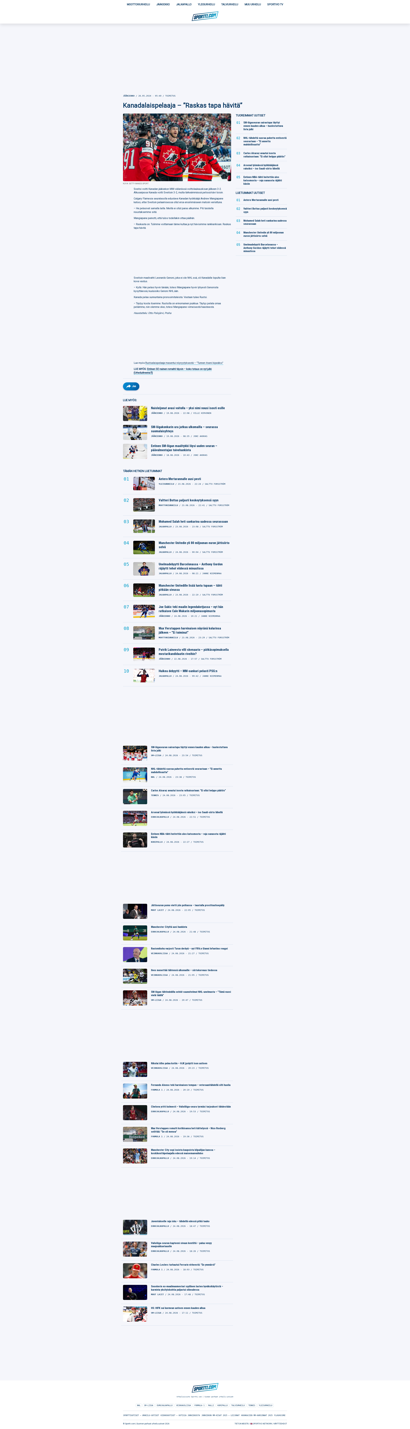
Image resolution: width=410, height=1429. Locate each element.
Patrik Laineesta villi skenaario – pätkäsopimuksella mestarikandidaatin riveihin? (194, 652)
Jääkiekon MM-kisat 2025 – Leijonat (220, 1415)
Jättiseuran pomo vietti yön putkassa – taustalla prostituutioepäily (187, 905)
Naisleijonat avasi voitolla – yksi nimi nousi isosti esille (188, 408)
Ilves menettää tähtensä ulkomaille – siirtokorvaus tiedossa (184, 970)
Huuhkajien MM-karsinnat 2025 (257, 1415)
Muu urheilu (253, 4)
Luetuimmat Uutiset (250, 192)
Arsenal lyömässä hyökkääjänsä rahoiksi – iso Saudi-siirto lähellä (187, 812)
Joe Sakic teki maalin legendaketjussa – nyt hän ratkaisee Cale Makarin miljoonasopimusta (191, 609)
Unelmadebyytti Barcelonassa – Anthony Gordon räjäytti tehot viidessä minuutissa (191, 566)
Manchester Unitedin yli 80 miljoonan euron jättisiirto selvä (194, 545)
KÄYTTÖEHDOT (280, 1424)
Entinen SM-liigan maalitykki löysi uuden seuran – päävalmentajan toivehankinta (184, 448)
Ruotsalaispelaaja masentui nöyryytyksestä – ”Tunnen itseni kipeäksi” (184, 362)
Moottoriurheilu (138, 4)
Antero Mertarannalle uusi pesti (180, 479)
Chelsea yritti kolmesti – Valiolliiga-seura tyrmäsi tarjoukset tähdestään (191, 1106)
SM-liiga (148, 1405)
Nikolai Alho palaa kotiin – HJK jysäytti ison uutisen (179, 1063)
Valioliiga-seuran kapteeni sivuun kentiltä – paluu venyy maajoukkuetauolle (181, 1245)
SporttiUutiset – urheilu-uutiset (141, 1415)
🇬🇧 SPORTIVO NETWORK (261, 1424)
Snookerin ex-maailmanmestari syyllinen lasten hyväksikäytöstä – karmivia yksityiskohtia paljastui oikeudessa (187, 1288)
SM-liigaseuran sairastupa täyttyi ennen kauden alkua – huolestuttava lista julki (189, 749)
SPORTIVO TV (275, 4)
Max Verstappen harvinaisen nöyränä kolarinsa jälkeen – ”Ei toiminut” (190, 630)
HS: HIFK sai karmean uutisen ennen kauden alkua (178, 1308)
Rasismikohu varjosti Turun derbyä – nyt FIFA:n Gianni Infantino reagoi (189, 948)
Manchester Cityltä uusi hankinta (169, 926)
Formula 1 (199, 1405)
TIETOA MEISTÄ (241, 1424)
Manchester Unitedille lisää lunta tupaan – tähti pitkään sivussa (190, 588)
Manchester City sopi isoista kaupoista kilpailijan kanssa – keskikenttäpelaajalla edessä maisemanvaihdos (183, 1151)
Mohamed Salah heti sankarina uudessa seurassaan (193, 521)
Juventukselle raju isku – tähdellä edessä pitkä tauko (180, 1221)
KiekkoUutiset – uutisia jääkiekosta (180, 1415)
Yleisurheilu (206, 4)
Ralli (211, 1405)
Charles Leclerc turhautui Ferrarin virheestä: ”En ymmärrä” (183, 1264)
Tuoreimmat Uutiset (250, 115)
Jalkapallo (184, 4)
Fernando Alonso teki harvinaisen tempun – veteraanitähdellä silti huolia (190, 1085)
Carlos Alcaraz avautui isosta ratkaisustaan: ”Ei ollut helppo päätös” (188, 790)
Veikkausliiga (183, 1405)
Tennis (251, 1405)
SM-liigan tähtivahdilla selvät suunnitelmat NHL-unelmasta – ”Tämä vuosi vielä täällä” (191, 993)
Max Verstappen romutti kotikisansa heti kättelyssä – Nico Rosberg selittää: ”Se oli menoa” (188, 1130)
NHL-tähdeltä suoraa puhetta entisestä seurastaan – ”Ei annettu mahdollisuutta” (186, 770)
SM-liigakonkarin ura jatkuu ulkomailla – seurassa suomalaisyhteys (184, 429)
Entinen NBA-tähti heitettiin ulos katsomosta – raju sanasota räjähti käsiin (188, 835)
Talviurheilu (229, 4)
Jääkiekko (163, 4)
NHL (138, 1405)
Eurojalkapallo (164, 1405)
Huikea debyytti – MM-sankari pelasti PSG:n (188, 671)
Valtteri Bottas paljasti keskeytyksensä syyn (188, 500)
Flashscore (279, 1415)
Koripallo (222, 1405)
